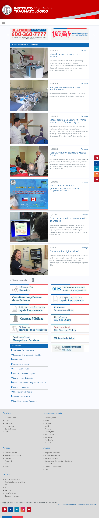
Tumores (48, 429)
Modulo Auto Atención (12, 479)
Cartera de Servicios (21, 364)
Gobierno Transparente (53, 467)
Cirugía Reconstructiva (52, 443)
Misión (7, 421)
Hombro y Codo (50, 418)
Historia (7, 432)
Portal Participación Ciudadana (25, 401)
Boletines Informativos (12, 496)
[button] (49, 22)
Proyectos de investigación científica (27, 355)
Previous (8, 35)
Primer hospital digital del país (64, 251)
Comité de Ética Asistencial (23, 350)
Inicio (59, 505)
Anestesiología (50, 434)
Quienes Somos (10, 418)
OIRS (46, 469)
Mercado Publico (50, 464)
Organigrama (9, 426)
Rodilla (47, 426)
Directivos (8, 423)
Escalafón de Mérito (11, 493)
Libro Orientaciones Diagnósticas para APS (30, 382)
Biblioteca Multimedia (52, 455)
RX (6, 485)
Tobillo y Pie (49, 440)
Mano (47, 421)
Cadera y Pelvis (50, 432)
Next (93, 35)
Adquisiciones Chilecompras (24, 373)
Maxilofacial (49, 437)
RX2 (6, 488)
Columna (48, 423)
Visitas (7, 467)
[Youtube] (29, 509)
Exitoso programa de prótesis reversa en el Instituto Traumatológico (68, 121)
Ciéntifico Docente (11, 453)
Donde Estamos (10, 429)
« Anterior (23, 280)
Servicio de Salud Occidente (87, 505)
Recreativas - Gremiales (13, 455)
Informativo (17, 359)
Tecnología (84, 51)
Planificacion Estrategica (22, 392)
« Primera (14, 280)
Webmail (8, 490)
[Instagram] (23, 509)
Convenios (8, 464)
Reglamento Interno (21, 387)
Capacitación (9, 458)
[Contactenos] (4, 509)
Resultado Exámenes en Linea (15, 482)
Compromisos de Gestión (23, 378)
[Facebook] (10, 509)
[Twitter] (16, 509)
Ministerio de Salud (51, 458)
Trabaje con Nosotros (22, 396)
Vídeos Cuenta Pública (21, 369)
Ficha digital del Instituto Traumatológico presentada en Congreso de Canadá (64, 188)
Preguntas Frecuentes (52, 453)
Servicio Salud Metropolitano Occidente (58, 461)
